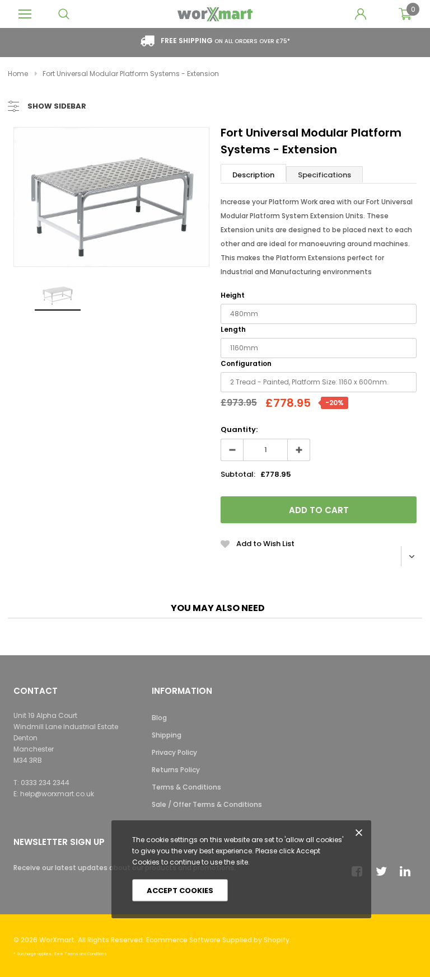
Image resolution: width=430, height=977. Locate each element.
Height (233, 295)
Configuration (246, 363)
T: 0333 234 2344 (41, 782)
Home (18, 73)
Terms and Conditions (85, 954)
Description (253, 175)
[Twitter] (384, 871)
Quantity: (239, 429)
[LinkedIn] (408, 871)
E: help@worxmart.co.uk (53, 793)
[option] (111, 197)
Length (233, 329)
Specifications (324, 175)
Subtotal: (238, 474)
